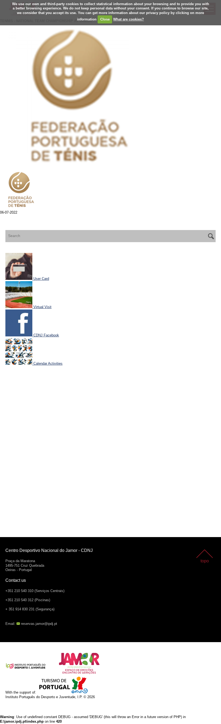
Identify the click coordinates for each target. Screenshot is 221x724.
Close (105, 19)
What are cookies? (128, 19)
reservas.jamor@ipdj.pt (39, 624)
